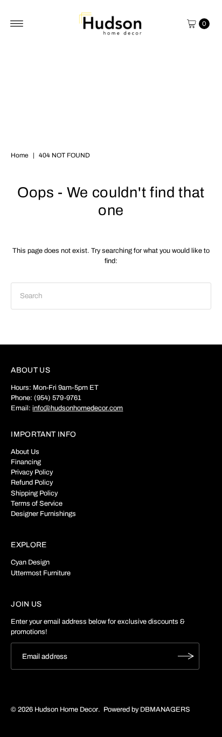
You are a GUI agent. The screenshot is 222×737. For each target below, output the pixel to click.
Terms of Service (37, 503)
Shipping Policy (34, 493)
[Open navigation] (17, 23)
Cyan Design (30, 562)
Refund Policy (32, 482)
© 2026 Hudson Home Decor (54, 709)
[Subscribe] (185, 656)
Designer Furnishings (43, 514)
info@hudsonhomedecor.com (77, 408)
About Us (25, 452)
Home (20, 155)
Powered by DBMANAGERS (146, 709)
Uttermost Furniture (41, 573)
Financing (26, 462)
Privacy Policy (32, 472)
